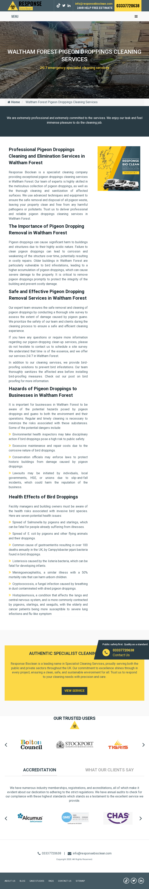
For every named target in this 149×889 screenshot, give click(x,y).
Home (15, 102)
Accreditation (39, 769)
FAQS (51, 881)
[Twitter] (64, 5)
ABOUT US (10, 881)
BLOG (22, 881)
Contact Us (121, 655)
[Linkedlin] (69, 5)
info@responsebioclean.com (94, 3)
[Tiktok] (59, 5)
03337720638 (127, 5)
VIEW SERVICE (74, 691)
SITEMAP (80, 881)
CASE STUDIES (36, 881)
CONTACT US (64, 881)
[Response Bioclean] (25, 5)
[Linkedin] (141, 881)
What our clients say (109, 769)
